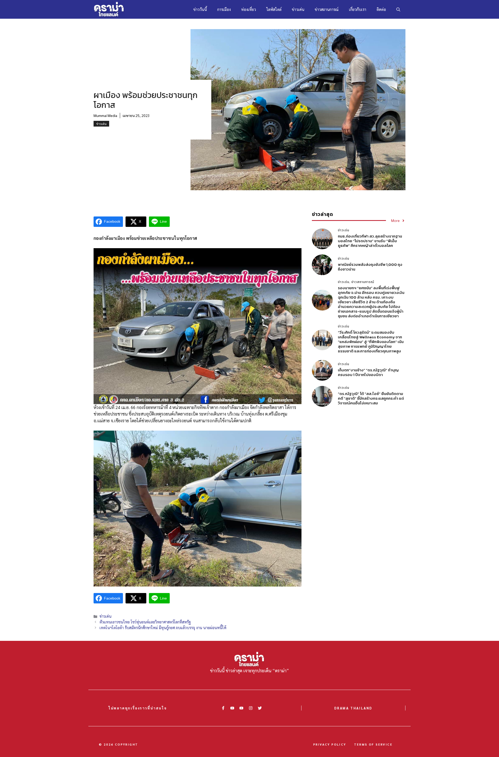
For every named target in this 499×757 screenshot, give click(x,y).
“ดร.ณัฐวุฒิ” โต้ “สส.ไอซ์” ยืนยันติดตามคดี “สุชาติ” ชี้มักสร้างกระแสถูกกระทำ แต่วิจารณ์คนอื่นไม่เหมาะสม (371, 398)
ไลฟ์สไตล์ (273, 9)
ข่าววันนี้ (200, 9)
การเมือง (224, 9)
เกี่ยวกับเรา (357, 9)
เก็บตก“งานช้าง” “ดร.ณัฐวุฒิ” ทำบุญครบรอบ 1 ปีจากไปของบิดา (368, 372)
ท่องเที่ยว (248, 9)
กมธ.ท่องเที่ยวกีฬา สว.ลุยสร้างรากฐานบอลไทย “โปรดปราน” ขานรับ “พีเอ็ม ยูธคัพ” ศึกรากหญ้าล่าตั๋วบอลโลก (370, 240)
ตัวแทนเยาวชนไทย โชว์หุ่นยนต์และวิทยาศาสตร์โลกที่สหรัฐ (145, 622)
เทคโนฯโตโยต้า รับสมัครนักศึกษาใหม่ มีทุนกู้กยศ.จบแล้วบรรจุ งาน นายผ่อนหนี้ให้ (163, 627)
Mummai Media (105, 115)
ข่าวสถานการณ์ (327, 9)
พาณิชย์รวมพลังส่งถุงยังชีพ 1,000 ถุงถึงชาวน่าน (370, 266)
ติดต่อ (381, 9)
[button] (398, 9)
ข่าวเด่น (298, 9)
